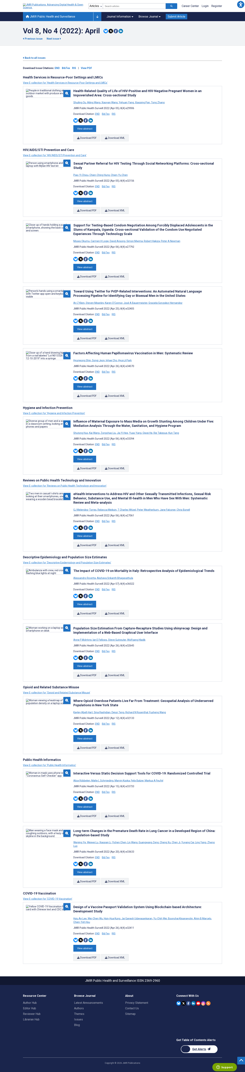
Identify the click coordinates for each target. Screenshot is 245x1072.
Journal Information (119, 16)
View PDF (86, 68)
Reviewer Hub (32, 1014)
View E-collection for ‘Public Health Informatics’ (49, 765)
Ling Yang (201, 842)
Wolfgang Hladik (136, 639)
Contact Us (132, 1008)
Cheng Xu (165, 842)
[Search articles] (171, 6)
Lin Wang (132, 842)
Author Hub (30, 1002)
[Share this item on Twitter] (111, 31)
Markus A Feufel (153, 780)
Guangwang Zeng (148, 842)
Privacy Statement (136, 1002)
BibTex (66, 68)
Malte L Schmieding (102, 780)
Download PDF (88, 137)
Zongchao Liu (108, 432)
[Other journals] (97, 16)
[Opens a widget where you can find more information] (224, 1067)
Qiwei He (147, 432)
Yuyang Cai (188, 842)
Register (216, 6)
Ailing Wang (94, 102)
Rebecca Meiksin (107, 509)
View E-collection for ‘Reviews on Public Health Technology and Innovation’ (65, 485)
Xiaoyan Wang (109, 102)
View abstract (84, 128)
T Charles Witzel (126, 509)
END (57, 68)
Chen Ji (176, 842)
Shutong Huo (81, 432)
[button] (241, 4)
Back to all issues (35, 57)
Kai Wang (94, 432)
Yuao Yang (135, 432)
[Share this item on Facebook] (116, 31)
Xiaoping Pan (142, 102)
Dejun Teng (118, 712)
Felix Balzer (137, 780)
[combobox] (134, 6)
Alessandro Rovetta (84, 578)
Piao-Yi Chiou (81, 175)
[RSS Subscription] (208, 1003)
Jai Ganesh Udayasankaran (137, 918)
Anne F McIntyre (82, 639)
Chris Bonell (183, 509)
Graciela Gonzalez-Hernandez (165, 302)
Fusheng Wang (157, 712)
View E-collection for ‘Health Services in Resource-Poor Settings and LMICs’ (65, 82)
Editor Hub (29, 1008)
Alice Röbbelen (82, 780)
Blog (77, 1025)
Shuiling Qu (80, 102)
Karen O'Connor (113, 302)
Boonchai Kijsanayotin (180, 918)
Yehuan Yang (126, 102)
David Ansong (117, 241)
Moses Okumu (81, 241)
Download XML (116, 137)
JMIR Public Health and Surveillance (52, 16)
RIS (74, 68)
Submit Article (176, 16)
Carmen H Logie (99, 241)
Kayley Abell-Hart (83, 712)
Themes (79, 1014)
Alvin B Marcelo (202, 918)
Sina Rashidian (102, 712)
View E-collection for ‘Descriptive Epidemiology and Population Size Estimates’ (67, 562)
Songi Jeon (98, 360)
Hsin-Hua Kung (112, 918)
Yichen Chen (119, 842)
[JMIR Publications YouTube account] (198, 1003)
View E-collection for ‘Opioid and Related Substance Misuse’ (56, 692)
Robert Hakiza (151, 241)
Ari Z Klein (79, 302)
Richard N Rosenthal (137, 712)
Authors (79, 1008)
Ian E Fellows (100, 639)
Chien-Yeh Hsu (81, 922)
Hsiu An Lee (80, 918)
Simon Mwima (134, 241)
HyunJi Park (125, 360)
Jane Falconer (167, 509)
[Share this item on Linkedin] (121, 31)
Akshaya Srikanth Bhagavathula (114, 578)
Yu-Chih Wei (160, 918)
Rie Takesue (160, 432)
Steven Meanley (94, 302)
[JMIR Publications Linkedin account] (193, 1003)
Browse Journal (148, 16)
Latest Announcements (88, 1002)
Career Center (190, 6)
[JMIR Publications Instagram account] (203, 1003)
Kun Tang (173, 432)
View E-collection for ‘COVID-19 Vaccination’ (47, 898)
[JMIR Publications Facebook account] (188, 1003)
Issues (78, 1019)
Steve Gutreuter (117, 639)
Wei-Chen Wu (95, 918)
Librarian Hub (31, 1019)
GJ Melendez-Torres (85, 509)
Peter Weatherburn (147, 509)
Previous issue (33, 38)
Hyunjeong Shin (82, 360)
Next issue (53, 38)
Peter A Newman (170, 241)
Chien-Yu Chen (119, 175)
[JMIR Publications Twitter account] (183, 1003)
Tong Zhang (157, 102)
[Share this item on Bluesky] (105, 31)
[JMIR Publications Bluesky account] (178, 1003)
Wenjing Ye (79, 842)
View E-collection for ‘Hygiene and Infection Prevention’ (54, 413)
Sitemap (130, 1014)
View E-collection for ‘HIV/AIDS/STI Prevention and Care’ (54, 155)
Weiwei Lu (92, 842)
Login (205, 6)
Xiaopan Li (105, 842)
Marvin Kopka (122, 780)
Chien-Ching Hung (99, 175)
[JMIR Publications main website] (53, 6)
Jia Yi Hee (122, 432)
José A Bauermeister (135, 302)
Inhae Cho (111, 360)
